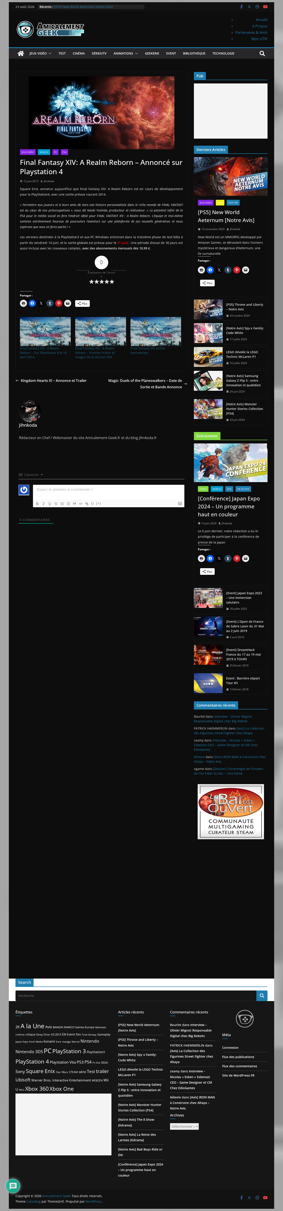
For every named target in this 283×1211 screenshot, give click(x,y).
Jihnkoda (49, 181)
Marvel (76, 1041)
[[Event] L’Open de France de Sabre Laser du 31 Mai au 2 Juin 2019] (208, 629)
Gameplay (104, 1034)
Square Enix (40, 1071)
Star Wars (62, 1072)
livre (58, 1041)
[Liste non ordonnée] (68, 503)
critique (30, 1034)
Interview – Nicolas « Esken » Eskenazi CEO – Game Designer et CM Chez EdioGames (226, 745)
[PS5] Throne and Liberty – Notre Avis (244, 306)
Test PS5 (233, 202)
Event (171, 53)
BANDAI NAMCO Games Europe (73, 1027)
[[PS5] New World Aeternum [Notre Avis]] (231, 176)
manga (66, 1041)
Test (62, 53)
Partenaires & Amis (251, 32)
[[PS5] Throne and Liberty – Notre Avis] (208, 310)
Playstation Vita (63, 1062)
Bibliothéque (194, 53)
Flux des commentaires (239, 1066)
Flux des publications (238, 1057)
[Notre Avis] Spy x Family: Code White (245, 330)
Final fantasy (89, 1034)
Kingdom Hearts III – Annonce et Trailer (54, 380)
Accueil (262, 19)
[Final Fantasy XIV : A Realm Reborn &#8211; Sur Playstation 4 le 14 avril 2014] (45, 331)
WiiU (21, 1089)
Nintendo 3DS (29, 1051)
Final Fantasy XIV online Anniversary (147, 350)
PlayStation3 (96, 1052)
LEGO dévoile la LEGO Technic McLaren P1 (242, 354)
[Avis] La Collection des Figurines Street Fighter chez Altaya (191, 1056)
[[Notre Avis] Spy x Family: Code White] (208, 333)
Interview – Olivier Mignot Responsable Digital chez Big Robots (191, 1030)
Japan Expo (21, 1041)
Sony (20, 1071)
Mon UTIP (259, 38)
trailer (102, 1071)
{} (92, 503)
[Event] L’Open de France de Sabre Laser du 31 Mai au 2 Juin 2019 (245, 626)
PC (55, 152)
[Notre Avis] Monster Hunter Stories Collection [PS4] (244, 408)
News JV (44, 152)
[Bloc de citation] (74, 503)
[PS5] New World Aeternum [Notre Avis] (226, 216)
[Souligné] (50, 503)
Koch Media (36, 1041)
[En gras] (37, 503)
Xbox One (62, 1088)
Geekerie (152, 53)
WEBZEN (97, 1080)
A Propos (260, 26)
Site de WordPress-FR (238, 1075)
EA (64, 1034)
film (78, 1034)
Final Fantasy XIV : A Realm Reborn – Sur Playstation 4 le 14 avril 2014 (43, 352)
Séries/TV (99, 53)
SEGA (104, 1062)
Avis (48, 1026)
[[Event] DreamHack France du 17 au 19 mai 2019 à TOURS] (208, 658)
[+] (98, 503)
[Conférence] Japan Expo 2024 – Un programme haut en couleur (229, 506)
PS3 (80, 1062)
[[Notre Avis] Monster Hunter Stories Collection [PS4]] (208, 412)
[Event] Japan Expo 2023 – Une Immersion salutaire (244, 597)
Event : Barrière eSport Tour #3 (243, 680)
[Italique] (43, 503)
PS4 (64, 152)
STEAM (73, 1072)
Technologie (223, 53)
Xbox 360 (37, 1088)
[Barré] (56, 503)
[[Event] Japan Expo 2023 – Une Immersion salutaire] (208, 601)
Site (229, 488)
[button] (49, 53)
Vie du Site (243, 488)
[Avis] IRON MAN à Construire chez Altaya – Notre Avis (192, 1102)
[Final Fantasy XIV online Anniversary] (155, 331)
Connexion (230, 1047)
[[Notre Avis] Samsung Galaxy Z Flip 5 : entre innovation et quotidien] (208, 384)
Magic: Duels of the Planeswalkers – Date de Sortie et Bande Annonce (145, 383)
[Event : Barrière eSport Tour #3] (208, 683)
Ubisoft (23, 1080)
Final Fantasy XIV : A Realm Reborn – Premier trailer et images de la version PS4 (95, 352)
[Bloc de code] (81, 503)
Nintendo (89, 1041)
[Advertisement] (231, 111)
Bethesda (100, 1027)
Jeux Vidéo (38, 53)
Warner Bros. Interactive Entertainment (61, 1080)
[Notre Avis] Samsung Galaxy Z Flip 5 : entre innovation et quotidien (243, 380)
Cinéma (79, 53)
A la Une (32, 1026)
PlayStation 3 (69, 1051)
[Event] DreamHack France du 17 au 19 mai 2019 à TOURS (243, 654)
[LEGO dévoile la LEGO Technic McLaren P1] (208, 357)
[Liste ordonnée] (62, 503)
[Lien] (87, 503)
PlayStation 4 (32, 1061)
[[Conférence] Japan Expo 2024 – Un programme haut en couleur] (231, 462)
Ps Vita (96, 1062)
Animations (123, 53)
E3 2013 (56, 1034)
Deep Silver (43, 1034)
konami (49, 1041)
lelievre (199, 757)
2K (17, 1026)
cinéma (20, 1034)
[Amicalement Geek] (20, 53)
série (82, 1072)
